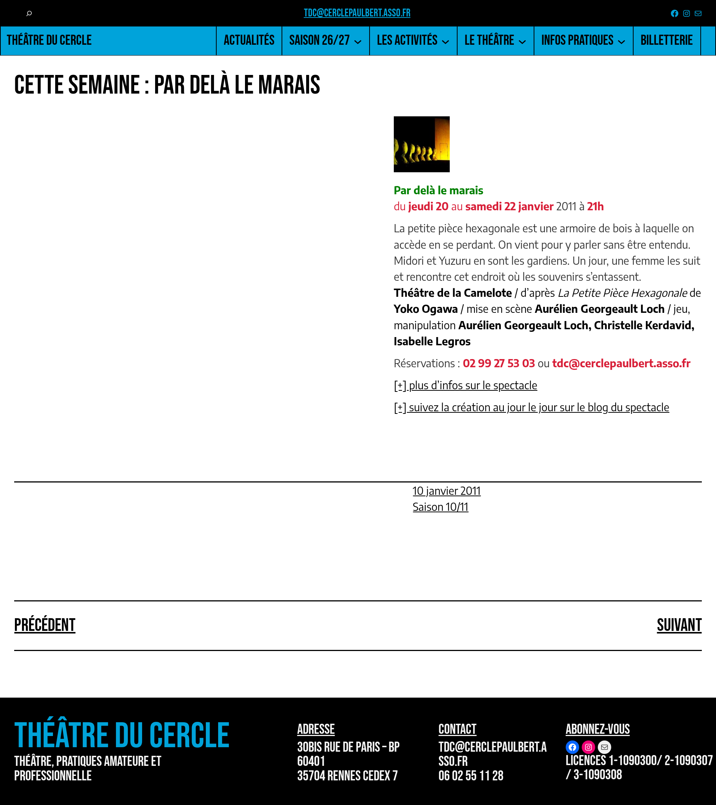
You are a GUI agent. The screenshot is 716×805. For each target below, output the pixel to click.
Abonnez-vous (598, 729)
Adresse (316, 729)
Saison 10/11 (440, 506)
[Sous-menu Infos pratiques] (621, 41)
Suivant (679, 625)
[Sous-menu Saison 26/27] (358, 41)
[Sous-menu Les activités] (445, 41)
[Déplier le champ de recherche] (29, 14)
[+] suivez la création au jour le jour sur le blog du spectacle (531, 406)
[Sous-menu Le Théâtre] (522, 41)
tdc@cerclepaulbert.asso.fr (357, 13)
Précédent (44, 625)
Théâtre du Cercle (49, 40)
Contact (458, 729)
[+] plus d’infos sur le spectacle (465, 385)
